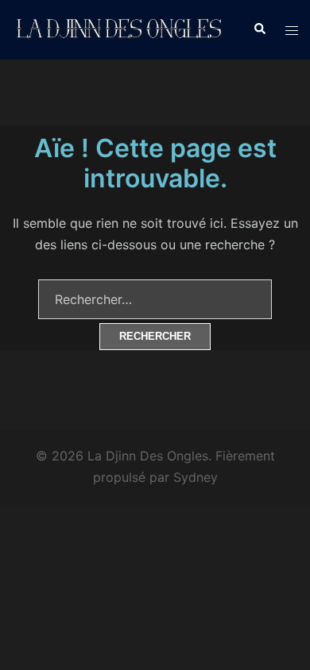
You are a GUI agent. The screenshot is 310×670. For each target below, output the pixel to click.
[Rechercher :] (155, 299)
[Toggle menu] (291, 29)
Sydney (195, 477)
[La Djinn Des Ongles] (120, 29)
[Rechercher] (259, 29)
